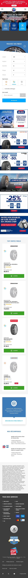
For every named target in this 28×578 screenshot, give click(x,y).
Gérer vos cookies (13, 568)
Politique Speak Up (10, 561)
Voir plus (14, 5)
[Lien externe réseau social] (3, 573)
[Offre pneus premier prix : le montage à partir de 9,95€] (14, 182)
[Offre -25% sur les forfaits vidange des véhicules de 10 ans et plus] (14, 119)
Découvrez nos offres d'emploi (13, 420)
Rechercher (14, 100)
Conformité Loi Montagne (10, 88)
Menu (2, 8)
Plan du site (4, 568)
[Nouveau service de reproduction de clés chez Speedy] (14, 225)
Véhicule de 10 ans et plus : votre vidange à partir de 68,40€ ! (14, 16)
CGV (3, 561)
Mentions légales (19, 561)
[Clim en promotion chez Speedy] (14, 204)
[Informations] (25, 46)
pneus (7, 467)
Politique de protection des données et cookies (12, 565)
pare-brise (8, 468)
